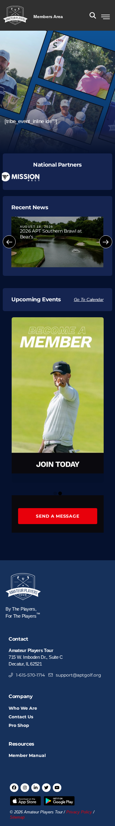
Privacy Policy (79, 812)
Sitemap (17, 817)
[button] (48, 16)
